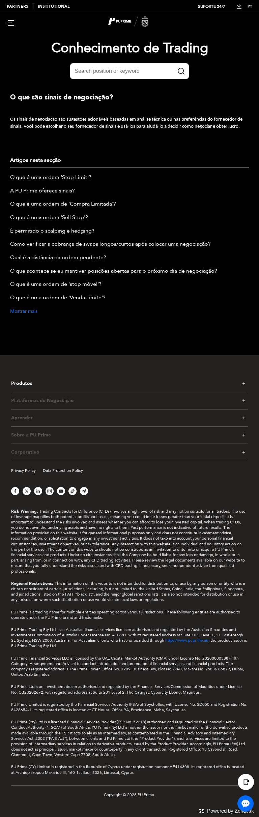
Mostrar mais (23, 311)
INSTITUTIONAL (53, 6)
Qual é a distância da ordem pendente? (58, 257)
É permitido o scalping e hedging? (52, 231)
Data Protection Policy (63, 470)
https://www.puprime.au (186, 640)
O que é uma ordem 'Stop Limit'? (50, 177)
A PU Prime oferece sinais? (42, 191)
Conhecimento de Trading (129, 48)
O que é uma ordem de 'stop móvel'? (56, 284)
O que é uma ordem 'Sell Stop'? (49, 217)
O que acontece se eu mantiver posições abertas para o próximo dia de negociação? (113, 271)
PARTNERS (17, 6)
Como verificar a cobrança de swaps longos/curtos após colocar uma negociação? (110, 244)
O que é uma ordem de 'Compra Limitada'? (63, 204)
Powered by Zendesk (230, 811)
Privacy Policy (23, 470)
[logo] (133, 22)
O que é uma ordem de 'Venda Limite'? (58, 298)
